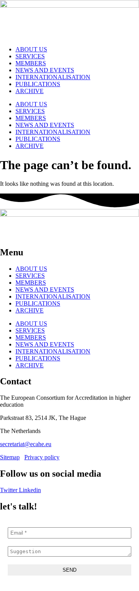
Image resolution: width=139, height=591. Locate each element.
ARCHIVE (29, 91)
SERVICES (30, 56)
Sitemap (10, 457)
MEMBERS (30, 63)
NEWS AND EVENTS (44, 70)
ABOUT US (31, 49)
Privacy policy (41, 457)
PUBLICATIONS (37, 84)
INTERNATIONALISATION (52, 77)
